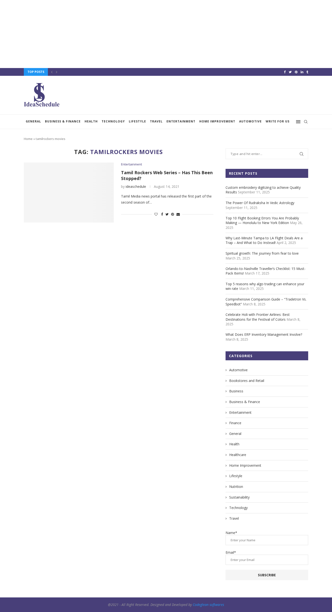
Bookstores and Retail (246, 380)
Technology (113, 121)
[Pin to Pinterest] (172, 214)
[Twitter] (290, 72)
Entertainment (180, 121)
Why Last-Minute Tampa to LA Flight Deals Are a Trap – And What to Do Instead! (264, 240)
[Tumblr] (307, 72)
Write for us (277, 121)
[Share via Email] (178, 214)
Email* (231, 552)
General (33, 121)
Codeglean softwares (208, 604)
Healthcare (237, 454)
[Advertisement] (146, 34)
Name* (231, 532)
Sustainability (239, 497)
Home (28, 139)
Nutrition (236, 486)
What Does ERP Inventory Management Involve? (264, 334)
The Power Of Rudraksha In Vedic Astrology (260, 202)
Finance (235, 423)
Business (236, 391)
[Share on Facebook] (162, 214)
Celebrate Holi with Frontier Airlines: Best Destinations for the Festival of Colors (258, 317)
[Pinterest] (296, 72)
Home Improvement (217, 121)
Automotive (250, 121)
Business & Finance (63, 121)
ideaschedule (136, 186)
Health (91, 121)
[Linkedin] (302, 72)
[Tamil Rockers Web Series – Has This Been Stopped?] (69, 193)
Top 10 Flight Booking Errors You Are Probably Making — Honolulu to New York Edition (262, 220)
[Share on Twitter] (167, 214)
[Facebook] (285, 72)
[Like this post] (156, 214)
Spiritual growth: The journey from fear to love (262, 253)
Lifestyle (137, 121)
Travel (156, 121)
